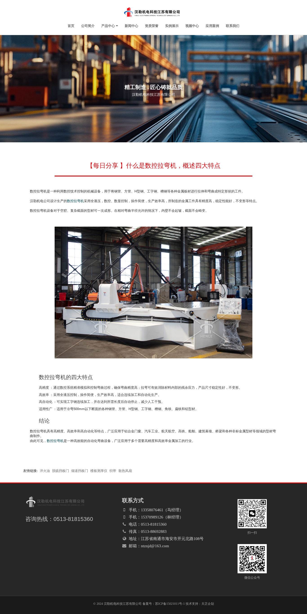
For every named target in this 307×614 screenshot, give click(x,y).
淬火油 (45, 471)
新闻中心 (131, 25)
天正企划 (207, 603)
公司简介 (88, 25)
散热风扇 (125, 471)
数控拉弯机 (75, 200)
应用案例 (212, 25)
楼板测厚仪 (98, 471)
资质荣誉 (151, 25)
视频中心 (192, 25)
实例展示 (172, 25)
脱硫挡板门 (60, 471)
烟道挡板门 (79, 471)
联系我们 (232, 25)
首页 (71, 25)
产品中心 (108, 25)
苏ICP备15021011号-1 (170, 603)
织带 (112, 471)
